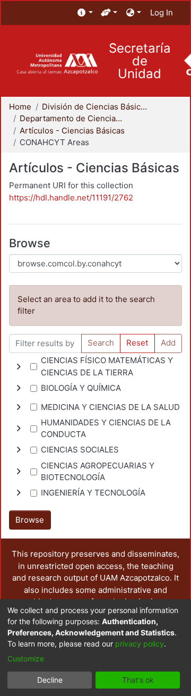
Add (168, 343)
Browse (29, 520)
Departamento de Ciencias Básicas (73, 118)
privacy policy (139, 643)
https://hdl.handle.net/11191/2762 (71, 197)
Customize (25, 658)
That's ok (138, 679)
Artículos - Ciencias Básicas (72, 130)
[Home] (57, 64)
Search (101, 343)
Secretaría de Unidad (140, 61)
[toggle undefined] (18, 367)
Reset (137, 343)
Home (20, 107)
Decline (50, 679)
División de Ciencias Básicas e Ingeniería (95, 107)
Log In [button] (162, 12)
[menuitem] (85, 13)
